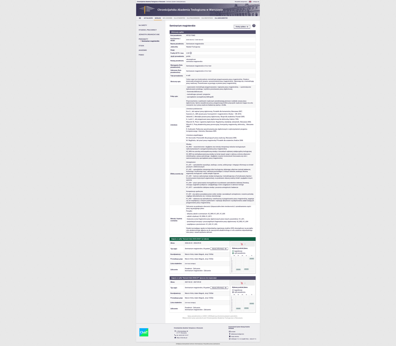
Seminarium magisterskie (195, 66)
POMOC (141, 55)
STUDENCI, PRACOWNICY (148, 30)
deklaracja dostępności (237, 334)
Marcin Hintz (189, 254)
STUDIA (141, 46)
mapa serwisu (235, 336)
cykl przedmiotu (239, 253)
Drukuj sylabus (241, 27)
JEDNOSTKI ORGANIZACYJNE (149, 34)
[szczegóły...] (245, 244)
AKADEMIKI (143, 50)
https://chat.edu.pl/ (182, 337)
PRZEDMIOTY (143, 39)
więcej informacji (218, 249)
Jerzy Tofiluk (209, 254)
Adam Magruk (199, 254)
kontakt (233, 331)
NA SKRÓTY (143, 25)
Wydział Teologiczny (193, 47)
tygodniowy (238, 251)
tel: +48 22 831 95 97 (182, 335)
